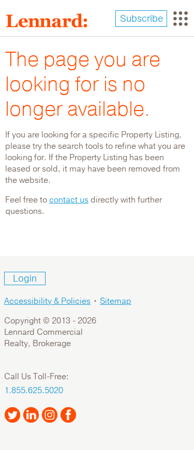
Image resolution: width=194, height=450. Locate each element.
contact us (68, 200)
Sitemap (115, 301)
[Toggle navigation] (180, 18)
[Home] (50, 20)
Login (25, 278)
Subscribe (141, 18)
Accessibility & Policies (47, 301)
